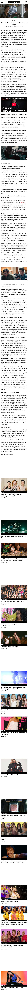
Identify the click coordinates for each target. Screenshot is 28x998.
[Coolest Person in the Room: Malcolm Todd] (14, 851)
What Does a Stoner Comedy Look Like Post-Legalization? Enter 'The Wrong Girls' (14, 559)
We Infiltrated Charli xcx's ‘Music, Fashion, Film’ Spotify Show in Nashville (13, 688)
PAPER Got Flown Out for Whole (10, 646)
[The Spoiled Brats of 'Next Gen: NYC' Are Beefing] (14, 828)
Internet (3, 772)
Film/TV (14, 20)
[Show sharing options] (26, 159)
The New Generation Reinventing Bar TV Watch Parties (12, 602)
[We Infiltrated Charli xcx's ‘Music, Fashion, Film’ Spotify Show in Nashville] (14, 677)
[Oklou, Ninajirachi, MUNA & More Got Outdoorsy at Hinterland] (14, 484)
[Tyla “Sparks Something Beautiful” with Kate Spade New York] (14, 614)
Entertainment (4, 556)
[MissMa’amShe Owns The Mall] (14, 892)
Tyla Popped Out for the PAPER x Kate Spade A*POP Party (14, 733)
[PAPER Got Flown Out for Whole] (14, 637)
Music (2, 644)
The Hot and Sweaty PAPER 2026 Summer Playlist (13, 710)
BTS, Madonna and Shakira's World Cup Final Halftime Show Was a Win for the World (14, 923)
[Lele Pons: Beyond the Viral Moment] (14, 765)
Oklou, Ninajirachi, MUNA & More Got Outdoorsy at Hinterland (11, 495)
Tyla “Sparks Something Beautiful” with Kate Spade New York (14, 624)
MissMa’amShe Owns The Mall (9, 901)
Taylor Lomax (4, 562)
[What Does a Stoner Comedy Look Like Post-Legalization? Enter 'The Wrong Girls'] (14, 549)
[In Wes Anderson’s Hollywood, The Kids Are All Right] (14, 805)
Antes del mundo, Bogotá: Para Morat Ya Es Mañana (13, 537)
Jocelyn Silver (9, 26)
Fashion (3, 730)
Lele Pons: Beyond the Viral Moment (11, 775)
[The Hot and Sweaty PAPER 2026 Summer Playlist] (14, 700)
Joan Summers (5, 841)
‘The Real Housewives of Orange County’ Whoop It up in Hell (12, 946)
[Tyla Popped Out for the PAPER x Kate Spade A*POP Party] (14, 723)
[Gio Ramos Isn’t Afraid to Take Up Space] (14, 978)
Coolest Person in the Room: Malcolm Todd (13, 861)
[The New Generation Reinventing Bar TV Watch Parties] (14, 591)
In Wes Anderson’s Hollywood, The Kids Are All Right (13, 816)
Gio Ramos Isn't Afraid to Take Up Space (12, 987)
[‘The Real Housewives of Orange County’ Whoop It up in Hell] (14, 935)
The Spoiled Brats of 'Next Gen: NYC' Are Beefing (12, 838)
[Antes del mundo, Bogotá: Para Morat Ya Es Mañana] (14, 526)
